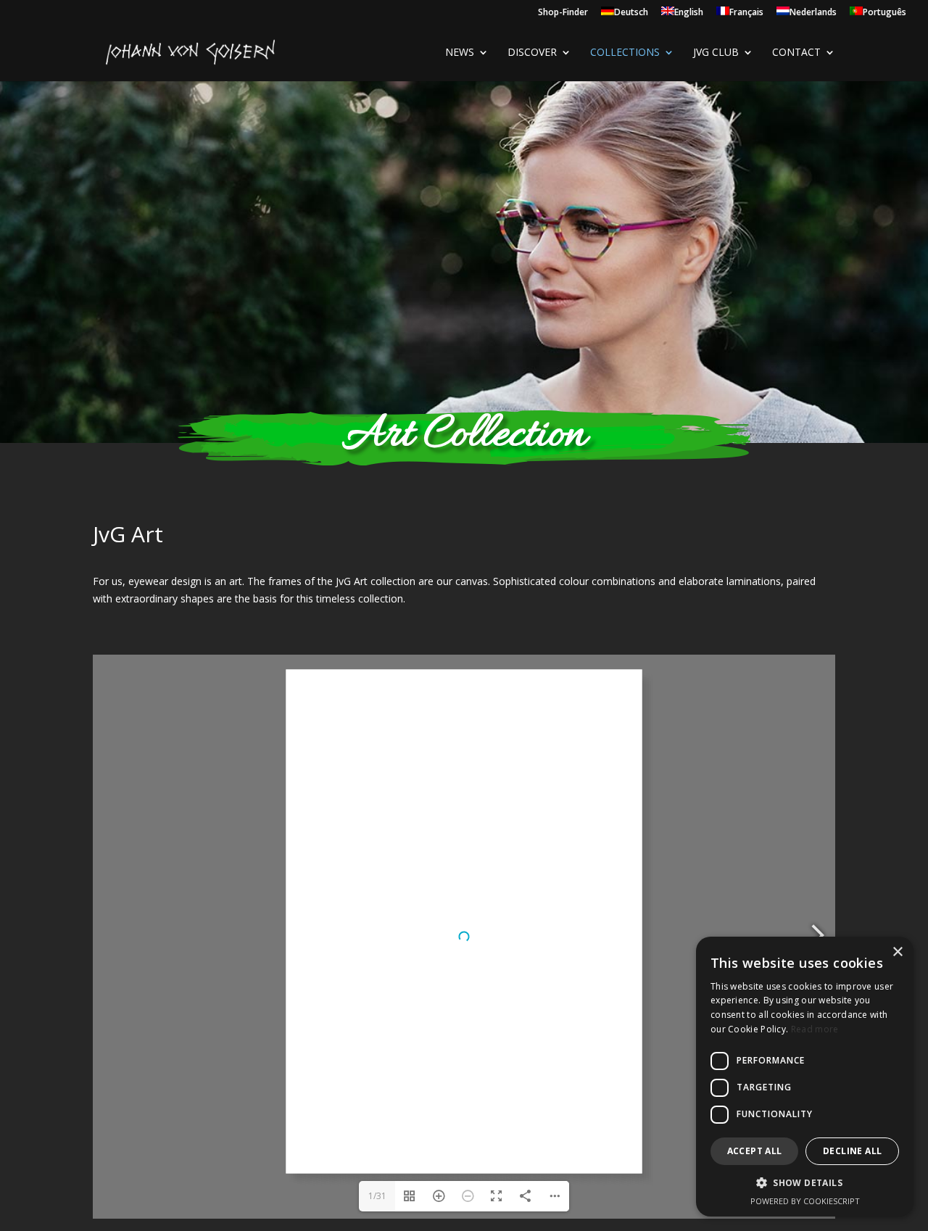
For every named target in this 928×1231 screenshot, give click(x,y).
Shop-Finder (563, 13)
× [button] (897, 952)
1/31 (377, 1196)
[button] (804, 1183)
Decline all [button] (852, 1151)
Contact (796, 53)
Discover (532, 53)
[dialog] (805, 1077)
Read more (815, 1029)
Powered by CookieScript (805, 1200)
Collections (625, 53)
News (459, 53)
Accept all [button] (754, 1151)
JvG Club (716, 53)
